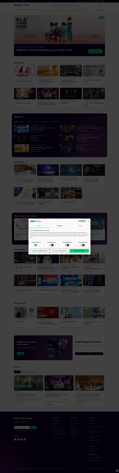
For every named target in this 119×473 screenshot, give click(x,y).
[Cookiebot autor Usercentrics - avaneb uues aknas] (79, 221)
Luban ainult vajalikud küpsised (39, 250)
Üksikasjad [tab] (59, 225)
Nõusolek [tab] (39, 226)
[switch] (52, 245)
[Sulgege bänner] (88, 221)
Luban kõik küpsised (79, 250)
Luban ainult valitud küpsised (59, 250)
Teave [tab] (80, 225)
